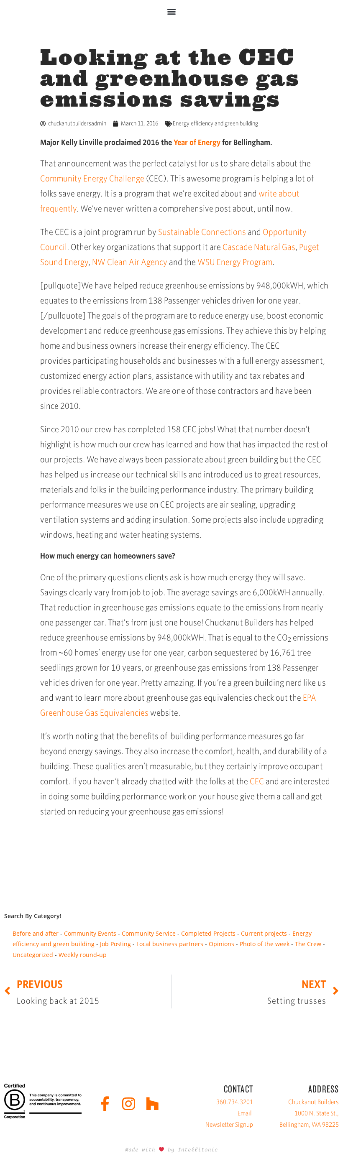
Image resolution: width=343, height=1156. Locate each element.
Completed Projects (208, 933)
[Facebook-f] (104, 1103)
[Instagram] (128, 1103)
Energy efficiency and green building (215, 123)
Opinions (221, 944)
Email (245, 1113)
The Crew (308, 944)
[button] (172, 11)
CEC (257, 781)
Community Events (90, 933)
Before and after (36, 933)
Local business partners (169, 944)
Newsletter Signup (229, 1124)
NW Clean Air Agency (129, 262)
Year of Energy (197, 142)
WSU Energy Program (234, 262)
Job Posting (115, 944)
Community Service (149, 933)
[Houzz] (152, 1103)
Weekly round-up (83, 955)
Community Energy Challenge (92, 178)
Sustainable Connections (202, 232)
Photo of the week (264, 944)
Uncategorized (33, 955)
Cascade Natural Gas (259, 247)
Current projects (264, 933)
